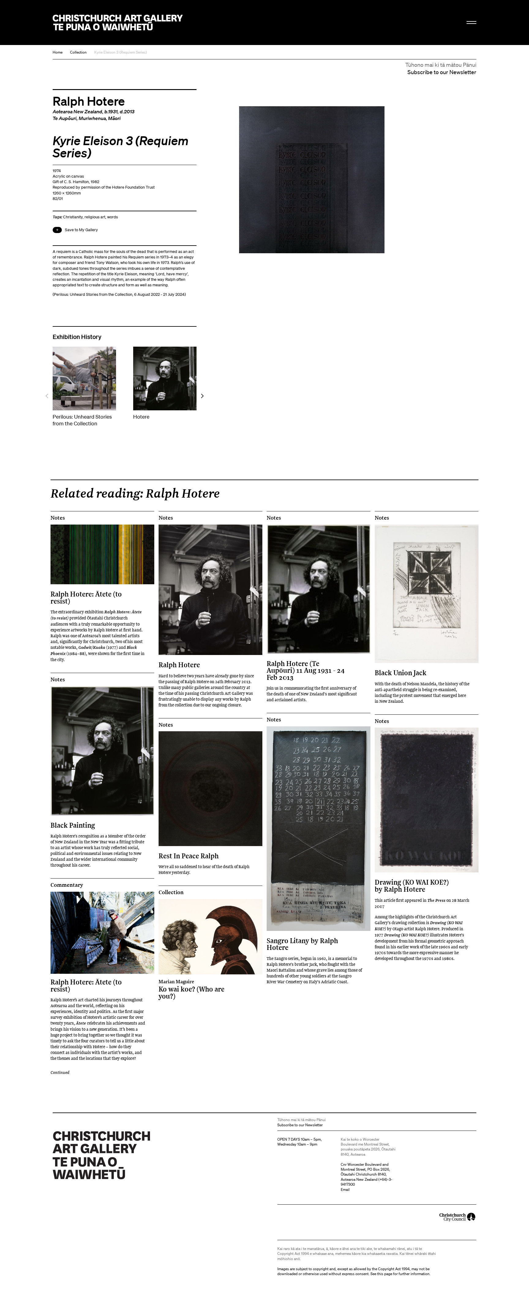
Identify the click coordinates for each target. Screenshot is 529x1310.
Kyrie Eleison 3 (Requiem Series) (120, 52)
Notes (58, 517)
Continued (60, 1072)
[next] (202, 396)
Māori (114, 118)
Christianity (73, 217)
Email (345, 1189)
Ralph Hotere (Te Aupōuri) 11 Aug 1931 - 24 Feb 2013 (306, 670)
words (112, 217)
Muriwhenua (92, 118)
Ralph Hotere (89, 100)
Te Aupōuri (65, 118)
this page (384, 1273)
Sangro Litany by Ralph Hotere (302, 944)
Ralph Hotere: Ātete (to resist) (86, 597)
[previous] (47, 396)
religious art (94, 217)
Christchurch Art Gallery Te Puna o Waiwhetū (118, 22)
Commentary (67, 885)
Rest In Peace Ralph (189, 855)
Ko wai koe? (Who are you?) (191, 989)
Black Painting (73, 825)
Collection (78, 52)
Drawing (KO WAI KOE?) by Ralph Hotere (412, 885)
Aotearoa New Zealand (77, 111)
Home (57, 52)
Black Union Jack (400, 672)
